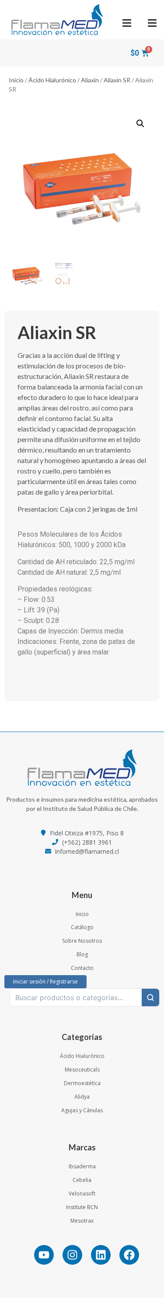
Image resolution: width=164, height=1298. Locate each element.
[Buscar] (150, 997)
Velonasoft (82, 1193)
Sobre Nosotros (82, 940)
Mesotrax (82, 1220)
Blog (82, 954)
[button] (127, 23)
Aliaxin (90, 80)
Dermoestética (82, 1083)
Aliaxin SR (117, 80)
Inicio (16, 80)
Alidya (82, 1096)
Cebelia (82, 1180)
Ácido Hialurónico (52, 80)
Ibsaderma (82, 1166)
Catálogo (82, 927)
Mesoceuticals (82, 1069)
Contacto (82, 968)
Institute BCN (82, 1207)
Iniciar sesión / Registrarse (45, 981)
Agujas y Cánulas (82, 1110)
